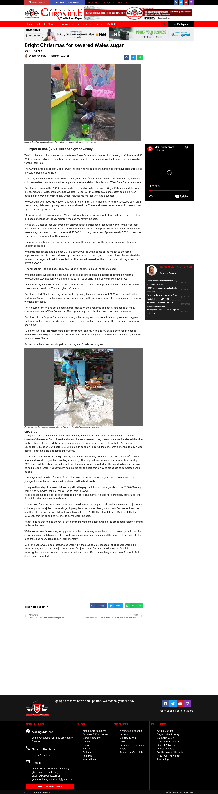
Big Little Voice (165, 737)
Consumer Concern (168, 741)
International (90, 759)
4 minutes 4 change (131, 730)
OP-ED (123, 741)
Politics (87, 752)
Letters (124, 734)
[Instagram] (191, 2)
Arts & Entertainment (94, 730)
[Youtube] (186, 2)
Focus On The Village (169, 755)
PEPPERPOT (159, 724)
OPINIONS (121, 724)
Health (86, 748)
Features (87, 745)
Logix (47, 792)
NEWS (81, 724)
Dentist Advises (166, 745)
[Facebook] (176, 2)
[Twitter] (181, 2)
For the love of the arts (170, 752)
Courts (86, 741)
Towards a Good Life (131, 752)
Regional (87, 755)
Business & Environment (96, 734)
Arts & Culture (165, 730)
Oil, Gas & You (128, 737)
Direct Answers (165, 748)
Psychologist (164, 759)
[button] (52, 24)
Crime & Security (92, 737)
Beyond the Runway (168, 734)
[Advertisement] (83, 581)
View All (150, 317)
